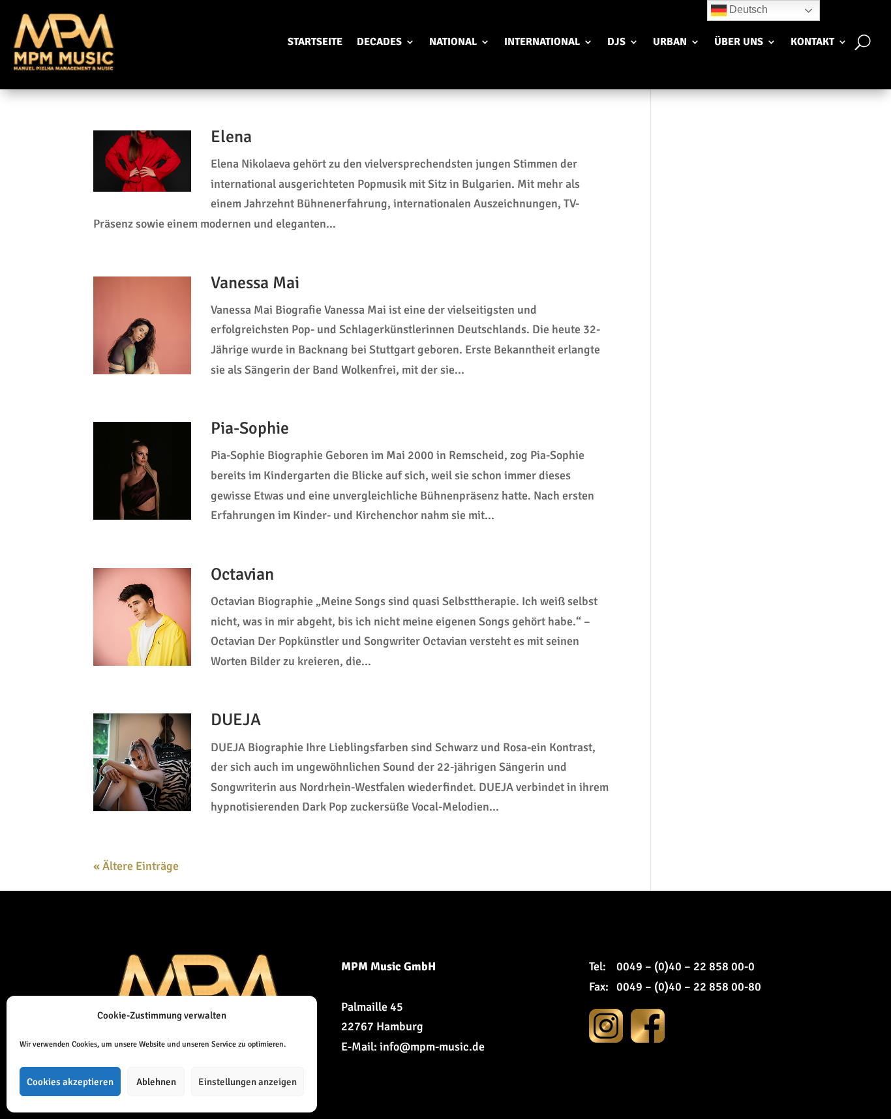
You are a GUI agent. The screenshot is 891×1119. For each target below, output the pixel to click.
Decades (379, 41)
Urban (670, 41)
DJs (616, 41)
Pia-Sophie (250, 428)
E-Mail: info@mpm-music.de (413, 1046)
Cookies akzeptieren (70, 1082)
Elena (231, 137)
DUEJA (236, 719)
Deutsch (747, 9)
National (453, 41)
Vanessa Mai (255, 283)
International (542, 41)
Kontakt (812, 41)
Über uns (738, 41)
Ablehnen (156, 1082)
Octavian (242, 574)
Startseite (315, 41)
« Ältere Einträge (136, 866)
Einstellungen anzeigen (247, 1082)
